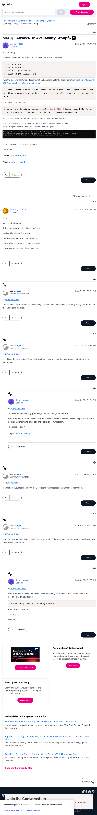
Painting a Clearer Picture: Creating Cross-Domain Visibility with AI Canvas (42, 754)
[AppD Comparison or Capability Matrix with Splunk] (90, 195)
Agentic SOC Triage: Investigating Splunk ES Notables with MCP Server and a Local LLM (47, 738)
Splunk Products (25, 20)
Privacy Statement (11, 810)
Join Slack (73, 666)
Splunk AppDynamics (45, 20)
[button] (94, 32)
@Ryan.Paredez (17, 408)
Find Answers (9, 20)
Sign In (84, 4)
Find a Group (25, 700)
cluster (12, 162)
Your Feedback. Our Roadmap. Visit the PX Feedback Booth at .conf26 (40, 721)
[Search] (61, 12)
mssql (22, 162)
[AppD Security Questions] (94, 195)
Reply (88, 180)
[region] (37, 807)
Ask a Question (82, 12)
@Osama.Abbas (12, 299)
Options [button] (89, 23)
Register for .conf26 (25, 667)
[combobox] (34, 12)
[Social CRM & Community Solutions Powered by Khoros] (88, 781)
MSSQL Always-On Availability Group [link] (21, 23)
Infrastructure (18, 155)
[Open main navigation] (93, 4)
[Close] (71, 803)
